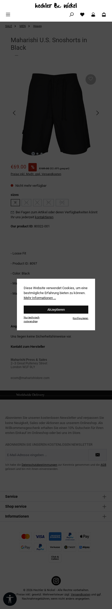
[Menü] (8, 15)
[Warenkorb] (103, 15)
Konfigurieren (80, 318)
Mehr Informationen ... (40, 298)
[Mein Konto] (93, 15)
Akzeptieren (56, 310)
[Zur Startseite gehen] (56, 5)
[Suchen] (71, 15)
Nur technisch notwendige (32, 319)
